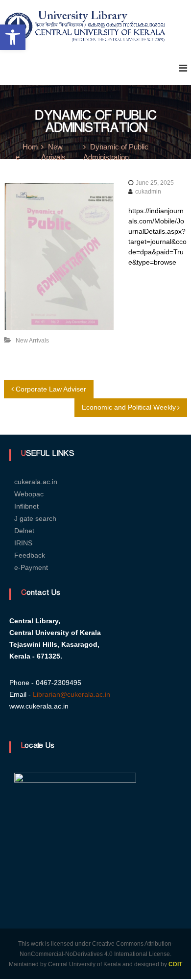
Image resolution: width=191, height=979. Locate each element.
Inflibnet (26, 506)
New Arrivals (32, 340)
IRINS (23, 543)
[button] (12, 37)
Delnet (24, 531)
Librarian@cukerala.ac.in (71, 694)
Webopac (29, 494)
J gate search (35, 518)
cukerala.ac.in (35, 482)
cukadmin (148, 191)
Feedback (29, 555)
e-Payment (31, 567)
